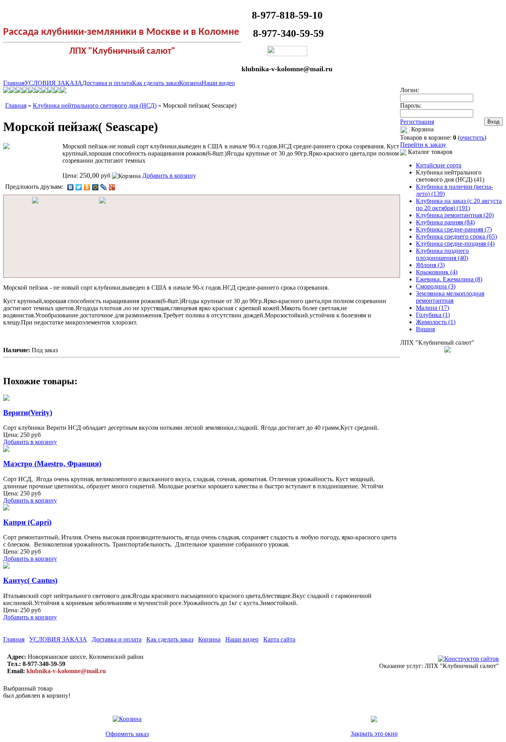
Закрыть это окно (374, 733)
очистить (472, 137)
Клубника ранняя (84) (445, 222)
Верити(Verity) (27, 412)
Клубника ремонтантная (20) (455, 215)
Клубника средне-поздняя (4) (455, 243)
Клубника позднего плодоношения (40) (442, 254)
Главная (14, 83)
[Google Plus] (112, 187)
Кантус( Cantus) (30, 580)
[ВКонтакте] (70, 187)
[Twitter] (79, 187)
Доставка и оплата (107, 83)
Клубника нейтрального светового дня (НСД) (95, 105)
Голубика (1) (433, 314)
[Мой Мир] (95, 187)
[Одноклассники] (87, 187)
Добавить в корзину (169, 175)
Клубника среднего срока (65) (456, 236)
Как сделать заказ (155, 83)
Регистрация (417, 121)
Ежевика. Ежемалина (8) (449, 279)
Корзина (190, 83)
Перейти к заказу (423, 144)
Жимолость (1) (435, 322)
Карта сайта (279, 639)
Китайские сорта (438, 165)
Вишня (425, 329)
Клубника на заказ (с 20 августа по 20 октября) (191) (459, 204)
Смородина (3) (435, 286)
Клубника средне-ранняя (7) (454, 229)
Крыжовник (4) (436, 272)
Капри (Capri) (27, 522)
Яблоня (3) (430, 265)
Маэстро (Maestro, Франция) (52, 463)
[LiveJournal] (104, 187)
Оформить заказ (127, 734)
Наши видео (218, 83)
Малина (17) (432, 307)
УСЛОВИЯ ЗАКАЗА (53, 83)
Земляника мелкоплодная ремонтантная (450, 297)
